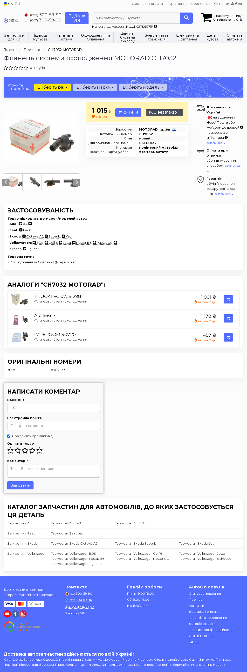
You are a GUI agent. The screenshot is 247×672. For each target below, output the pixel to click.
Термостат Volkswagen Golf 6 (138, 553)
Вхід (238, 3)
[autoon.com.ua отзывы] (22, 626)
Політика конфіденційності (211, 630)
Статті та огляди (202, 636)
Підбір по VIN (77, 18)
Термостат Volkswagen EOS (73, 553)
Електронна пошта (24, 418)
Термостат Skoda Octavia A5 (74, 543)
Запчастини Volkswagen (26, 553)
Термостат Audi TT (129, 523)
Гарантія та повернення (188, 3)
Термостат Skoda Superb (135, 543)
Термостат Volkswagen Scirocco (205, 558)
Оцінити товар (20, 443)
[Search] (186, 18)
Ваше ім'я (16, 400)
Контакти (221, 3)
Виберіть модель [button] (142, 87)
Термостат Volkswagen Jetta (202, 553)
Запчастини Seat (21, 533)
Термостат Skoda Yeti (196, 543)
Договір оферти (202, 624)
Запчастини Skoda (22, 543)
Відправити (20, 485)
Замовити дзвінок (79, 606)
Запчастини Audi (20, 523)
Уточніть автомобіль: (18, 87)
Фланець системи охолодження (60, 301)
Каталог (195, 642)
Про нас (195, 599)
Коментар (17, 461)
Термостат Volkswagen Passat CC (142, 558)
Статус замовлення (205, 593)
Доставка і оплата (147, 3)
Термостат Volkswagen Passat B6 (77, 558)
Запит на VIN (75, 613)
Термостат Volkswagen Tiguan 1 (76, 564)
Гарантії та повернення (208, 617)
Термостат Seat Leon (68, 533)
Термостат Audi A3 (66, 523)
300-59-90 (46, 14)
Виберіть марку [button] (94, 87)
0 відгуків (37, 68)
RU (17, 3)
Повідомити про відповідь (33, 436)
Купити (130, 112)
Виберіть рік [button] (51, 87)
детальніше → (216, 143)
